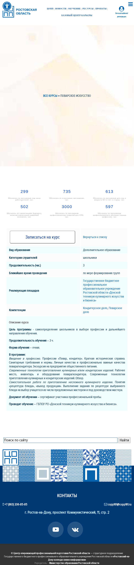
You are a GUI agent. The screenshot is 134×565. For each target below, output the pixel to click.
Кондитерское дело (95, 308)
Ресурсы (88, 9)
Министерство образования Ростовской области (74, 563)
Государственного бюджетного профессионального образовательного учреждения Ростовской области (67, 558)
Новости (60, 9)
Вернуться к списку (95, 237)
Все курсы (50, 96)
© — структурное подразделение (67, 553)
